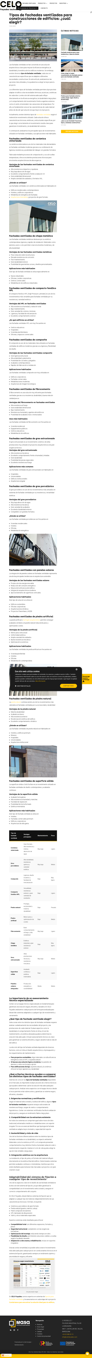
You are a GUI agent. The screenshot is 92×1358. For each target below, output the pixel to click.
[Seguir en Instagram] (14, 1330)
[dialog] (46, 679)
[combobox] (76, 669)
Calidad (39, 1331)
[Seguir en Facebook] (17, 1330)
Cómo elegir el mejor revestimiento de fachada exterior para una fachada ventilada (72, 75)
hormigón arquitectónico (31, 620)
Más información (40, 681)
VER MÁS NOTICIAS (71, 131)
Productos (42, 3)
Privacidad (40, 1329)
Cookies (39, 1334)
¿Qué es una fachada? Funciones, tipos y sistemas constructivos (71, 121)
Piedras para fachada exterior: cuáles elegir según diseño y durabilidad (70, 97)
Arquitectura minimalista (19, 197)
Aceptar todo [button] (68, 686)
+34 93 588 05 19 (67, 1334)
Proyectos (53, 3)
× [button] (79, 669)
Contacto (44, 8)
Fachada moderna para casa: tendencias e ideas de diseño (70, 53)
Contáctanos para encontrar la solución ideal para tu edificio (31, 1302)
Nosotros (62, 3)
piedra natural (16, 702)
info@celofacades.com (69, 1337)
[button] (22, 686)
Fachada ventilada (29, 3)
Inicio (18, 3)
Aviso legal (40, 1327)
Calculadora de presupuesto (27, 8)
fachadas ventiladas (43, 114)
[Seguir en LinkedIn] (10, 1330)
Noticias (39, 1324)
